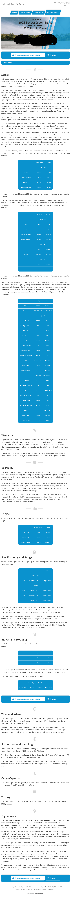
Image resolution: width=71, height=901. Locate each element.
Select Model (25, 13)
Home (14, 13)
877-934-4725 (66, 5)
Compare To (38, 13)
